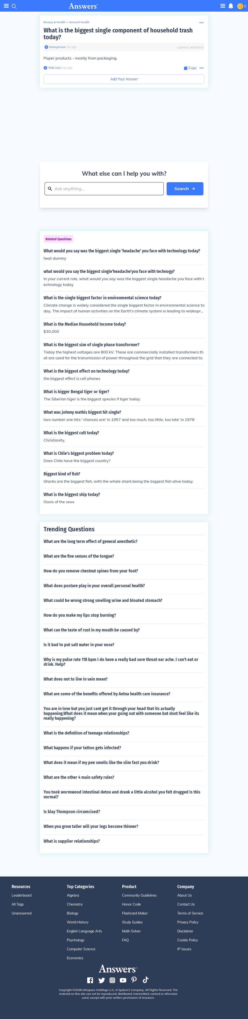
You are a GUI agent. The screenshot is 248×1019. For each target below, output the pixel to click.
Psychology (75, 940)
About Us (184, 895)
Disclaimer (185, 931)
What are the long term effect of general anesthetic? (91, 541)
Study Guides (132, 922)
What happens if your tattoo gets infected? (82, 747)
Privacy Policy (187, 922)
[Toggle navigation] (6, 6)
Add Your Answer (124, 79)
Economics (75, 958)
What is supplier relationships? (72, 841)
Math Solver (131, 931)
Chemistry (75, 904)
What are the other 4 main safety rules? (79, 777)
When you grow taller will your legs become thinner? (91, 826)
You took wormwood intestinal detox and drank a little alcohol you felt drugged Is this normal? (122, 794)
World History (77, 922)
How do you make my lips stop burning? (80, 615)
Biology (72, 913)
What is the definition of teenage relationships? (86, 733)
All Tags (18, 904)
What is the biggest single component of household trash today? (118, 34)
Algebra (73, 895)
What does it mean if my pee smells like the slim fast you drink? (101, 762)
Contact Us (186, 904)
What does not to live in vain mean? (76, 679)
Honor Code (131, 904)
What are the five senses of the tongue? (79, 556)
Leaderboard (21, 895)
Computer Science (81, 949)
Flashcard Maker (135, 913)
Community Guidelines (139, 895)
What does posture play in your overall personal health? (94, 585)
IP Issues (184, 949)
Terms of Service (190, 913)
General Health (79, 22)
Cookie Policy (187, 940)
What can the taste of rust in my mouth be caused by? (92, 630)
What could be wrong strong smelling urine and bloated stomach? (103, 600)
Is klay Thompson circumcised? (72, 811)
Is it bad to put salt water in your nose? (79, 644)
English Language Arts (84, 931)
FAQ (125, 940)
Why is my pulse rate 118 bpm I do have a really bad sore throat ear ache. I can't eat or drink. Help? (121, 662)
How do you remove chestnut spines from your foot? (91, 571)
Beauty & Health (54, 22)
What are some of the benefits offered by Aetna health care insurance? (107, 694)
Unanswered (21, 913)
